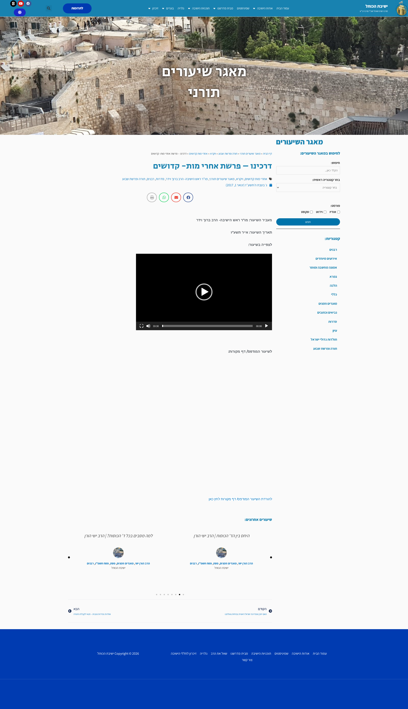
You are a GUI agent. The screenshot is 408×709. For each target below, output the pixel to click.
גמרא (333, 276)
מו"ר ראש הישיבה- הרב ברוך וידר (187, 179)
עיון (335, 330)
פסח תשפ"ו (205, 563)
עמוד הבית (282, 8)
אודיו (333, 212)
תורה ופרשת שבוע (325, 348)
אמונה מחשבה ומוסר (323, 267)
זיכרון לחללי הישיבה (184, 653)
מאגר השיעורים (299, 142)
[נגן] (266, 326)
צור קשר (247, 660)
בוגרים (170, 8)
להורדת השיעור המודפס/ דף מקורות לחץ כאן (240, 499)
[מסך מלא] (141, 326)
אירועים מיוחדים (326, 258)
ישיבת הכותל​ (377, 6)
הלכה (333, 285)
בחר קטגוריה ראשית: (326, 180)
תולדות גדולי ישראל (324, 339)
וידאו (319, 212)
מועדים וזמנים (328, 303)
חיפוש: (335, 163)
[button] (49, 8)
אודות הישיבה (265, 8)
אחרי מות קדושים (198, 153)
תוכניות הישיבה (201, 8)
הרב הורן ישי (245, 563)
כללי (334, 294)
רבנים (333, 249)
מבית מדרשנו (225, 8)
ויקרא (213, 153)
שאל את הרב (219, 653)
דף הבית (267, 153)
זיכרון (155, 8)
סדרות (332, 321)
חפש (308, 222)
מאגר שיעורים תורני (250, 153)
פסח (215, 563)
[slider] (207, 326)
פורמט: (335, 205)
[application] (204, 292)
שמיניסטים (243, 8)
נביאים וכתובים (327, 312)
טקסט (305, 212)
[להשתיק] (148, 326)
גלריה (181, 8)
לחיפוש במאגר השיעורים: (320, 153)
